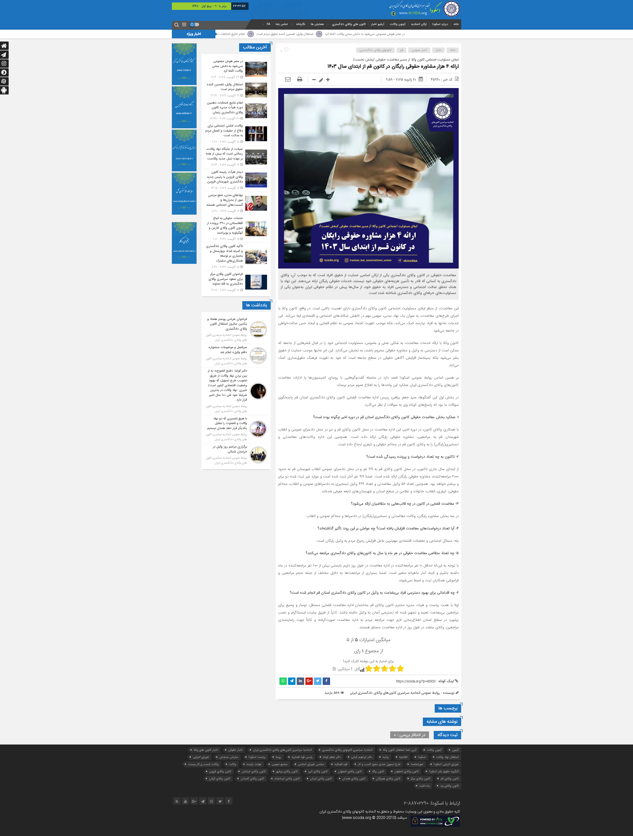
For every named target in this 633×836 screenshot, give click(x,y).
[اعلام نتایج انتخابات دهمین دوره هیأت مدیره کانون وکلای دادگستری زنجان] (236, 110)
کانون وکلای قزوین (220, 771)
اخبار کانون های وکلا (206, 749)
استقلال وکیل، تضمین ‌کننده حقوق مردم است (338, 34)
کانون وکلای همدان (353, 778)
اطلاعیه (403, 757)
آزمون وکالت (398, 24)
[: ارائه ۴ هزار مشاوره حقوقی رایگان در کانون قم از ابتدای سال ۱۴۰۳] (288, 79)
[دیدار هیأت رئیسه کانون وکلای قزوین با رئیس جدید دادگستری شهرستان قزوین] (236, 180)
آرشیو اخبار (377, 24)
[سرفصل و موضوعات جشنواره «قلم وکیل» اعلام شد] (236, 355)
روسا (278, 757)
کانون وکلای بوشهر (287, 771)
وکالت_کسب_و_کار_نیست (203, 764)
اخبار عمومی (419, 50)
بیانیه (386, 757)
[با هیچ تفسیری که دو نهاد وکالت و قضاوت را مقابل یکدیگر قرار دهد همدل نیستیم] (236, 429)
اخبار (438, 50)
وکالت (232, 764)
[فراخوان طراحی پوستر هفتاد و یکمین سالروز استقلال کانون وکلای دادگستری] (236, 330)
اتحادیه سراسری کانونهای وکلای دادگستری (347, 749)
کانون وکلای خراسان (254, 771)
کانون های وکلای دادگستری (349, 24)
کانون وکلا (378, 771)
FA (268, 24)
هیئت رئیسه (254, 764)
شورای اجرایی (201, 757)
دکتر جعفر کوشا (332, 757)
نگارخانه (300, 24)
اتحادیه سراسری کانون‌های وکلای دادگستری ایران (282, 749)
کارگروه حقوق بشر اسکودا (444, 771)
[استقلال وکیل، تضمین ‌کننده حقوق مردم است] (236, 90)
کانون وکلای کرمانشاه (287, 778)
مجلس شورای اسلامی (311, 764)
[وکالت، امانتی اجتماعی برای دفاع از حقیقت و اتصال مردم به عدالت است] (236, 133)
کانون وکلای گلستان (252, 778)
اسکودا (422, 757)
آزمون (455, 749)
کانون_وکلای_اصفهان (406, 771)
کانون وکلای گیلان (219, 778)
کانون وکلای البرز (318, 771)
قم (401, 50)
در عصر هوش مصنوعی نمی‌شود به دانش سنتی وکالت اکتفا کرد (418, 34)
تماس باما (282, 24)
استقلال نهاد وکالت (447, 757)
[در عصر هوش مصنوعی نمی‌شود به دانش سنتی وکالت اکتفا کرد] (236, 69)
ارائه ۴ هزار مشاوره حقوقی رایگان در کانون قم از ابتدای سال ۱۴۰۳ (393, 67)
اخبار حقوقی (235, 749)
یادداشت (424, 785)
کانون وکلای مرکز (420, 778)
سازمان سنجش (228, 757)
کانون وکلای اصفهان (350, 771)
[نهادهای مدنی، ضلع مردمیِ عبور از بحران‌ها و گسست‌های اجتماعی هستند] (236, 203)
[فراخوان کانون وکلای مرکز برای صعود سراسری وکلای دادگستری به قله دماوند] (236, 282)
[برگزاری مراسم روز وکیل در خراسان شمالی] (236, 454)
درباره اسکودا (440, 24)
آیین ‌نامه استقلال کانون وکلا (399, 749)
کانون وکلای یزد (449, 785)
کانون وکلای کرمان (321, 778)
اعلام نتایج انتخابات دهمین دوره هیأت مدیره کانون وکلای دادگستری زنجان (251, 34)
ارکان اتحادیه (419, 24)
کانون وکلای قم (450, 778)
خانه (456, 24)
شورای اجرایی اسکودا (446, 764)
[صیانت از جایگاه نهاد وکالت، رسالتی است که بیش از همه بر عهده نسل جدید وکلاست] (236, 157)
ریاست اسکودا (257, 757)
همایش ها (317, 24)
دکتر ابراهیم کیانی (361, 757)
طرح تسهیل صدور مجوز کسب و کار (379, 764)
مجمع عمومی (280, 764)
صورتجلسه (417, 764)
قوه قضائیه (341, 764)
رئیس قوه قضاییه (302, 757)
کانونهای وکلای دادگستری (375, 50)
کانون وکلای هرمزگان (388, 778)
